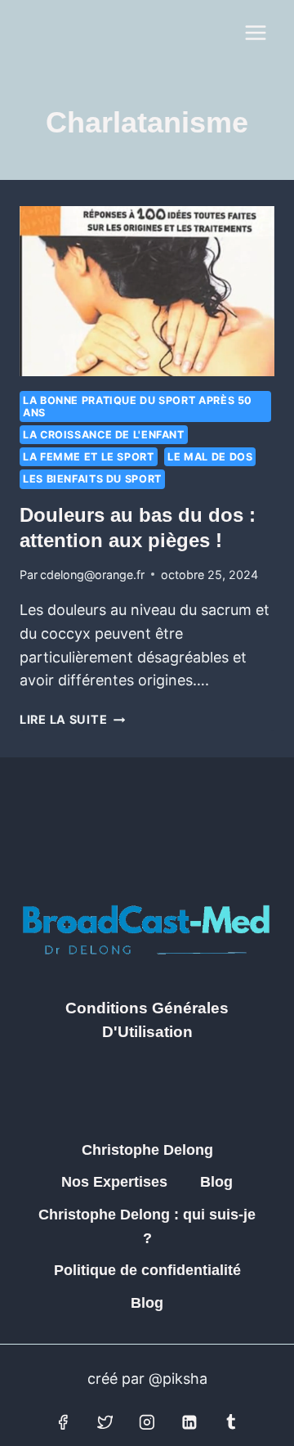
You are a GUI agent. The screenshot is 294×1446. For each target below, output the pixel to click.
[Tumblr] (231, 1422)
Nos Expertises (114, 1182)
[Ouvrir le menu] (255, 32)
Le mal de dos (209, 457)
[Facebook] (63, 1422)
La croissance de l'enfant (104, 435)
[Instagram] (147, 1422)
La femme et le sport (88, 457)
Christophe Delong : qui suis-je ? (147, 1226)
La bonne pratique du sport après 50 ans (137, 406)
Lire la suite (72, 719)
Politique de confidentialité (147, 1270)
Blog (216, 1182)
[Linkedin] (189, 1422)
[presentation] (147, 291)
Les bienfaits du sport (92, 479)
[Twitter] (105, 1422)
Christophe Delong (147, 1150)
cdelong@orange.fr (92, 575)
